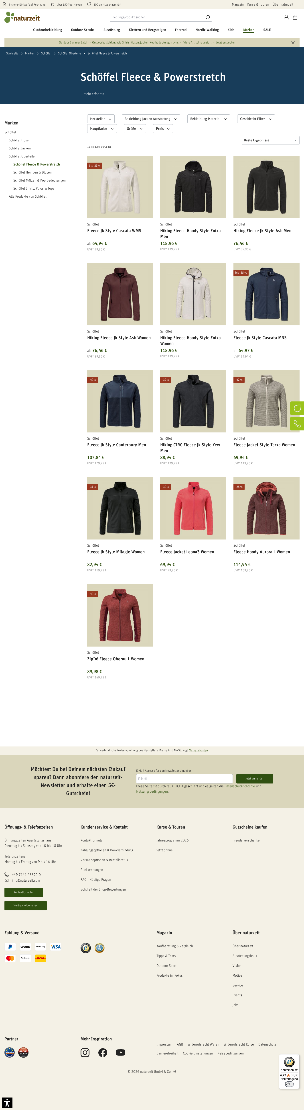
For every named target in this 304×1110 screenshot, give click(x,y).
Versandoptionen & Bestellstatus (104, 860)
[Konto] (286, 17)
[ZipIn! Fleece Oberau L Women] (120, 615)
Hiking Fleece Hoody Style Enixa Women (190, 341)
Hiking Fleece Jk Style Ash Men (262, 231)
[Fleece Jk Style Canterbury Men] (120, 401)
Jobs (236, 1005)
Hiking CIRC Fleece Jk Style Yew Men (190, 448)
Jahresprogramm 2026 (172, 840)
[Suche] (207, 17)
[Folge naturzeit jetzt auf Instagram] (85, 1055)
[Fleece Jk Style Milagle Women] (120, 508)
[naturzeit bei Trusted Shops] (86, 948)
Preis (160, 128)
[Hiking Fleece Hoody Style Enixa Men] (193, 187)
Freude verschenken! (247, 840)
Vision (237, 965)
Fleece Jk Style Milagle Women (116, 552)
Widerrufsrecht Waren (203, 1044)
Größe (132, 128)
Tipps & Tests (166, 956)
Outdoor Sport (166, 965)
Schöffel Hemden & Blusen (32, 172)
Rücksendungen (92, 870)
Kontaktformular (24, 892)
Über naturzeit (283, 4)
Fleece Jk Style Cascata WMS (114, 231)
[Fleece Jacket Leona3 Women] (193, 508)
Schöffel (10, 132)
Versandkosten (198, 750)
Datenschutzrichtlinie (240, 786)
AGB (180, 1044)
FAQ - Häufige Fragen (96, 879)
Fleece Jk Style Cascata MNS (260, 338)
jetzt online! (165, 850)
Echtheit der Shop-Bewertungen (103, 889)
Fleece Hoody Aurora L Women (261, 552)
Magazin (238, 4)
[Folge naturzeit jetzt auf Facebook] (102, 1055)
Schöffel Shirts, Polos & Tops (33, 188)
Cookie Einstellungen (198, 1053)
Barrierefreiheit (167, 1053)
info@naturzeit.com (26, 880)
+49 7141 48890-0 (26, 874)
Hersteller (98, 119)
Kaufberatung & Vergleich (174, 946)
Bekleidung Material (205, 119)
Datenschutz (267, 1044)
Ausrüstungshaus (245, 956)
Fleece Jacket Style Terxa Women (264, 445)
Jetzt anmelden (254, 778)
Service (238, 985)
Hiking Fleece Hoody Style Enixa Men (190, 234)
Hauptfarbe (99, 128)
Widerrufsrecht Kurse (239, 1044)
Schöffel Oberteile (22, 156)
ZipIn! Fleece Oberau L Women (115, 659)
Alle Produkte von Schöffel (28, 196)
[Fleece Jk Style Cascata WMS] (120, 187)
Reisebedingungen (230, 1053)
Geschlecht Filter (253, 119)
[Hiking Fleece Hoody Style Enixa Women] (193, 294)
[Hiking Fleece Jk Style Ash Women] (120, 294)
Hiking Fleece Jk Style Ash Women (119, 338)
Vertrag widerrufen (26, 905)
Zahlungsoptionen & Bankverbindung (107, 850)
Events (237, 995)
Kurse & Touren (258, 4)
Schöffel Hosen (19, 140)
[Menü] (297, 1057)
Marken (11, 123)
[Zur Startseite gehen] (22, 17)
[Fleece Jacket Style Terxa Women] (266, 401)
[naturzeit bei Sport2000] (23, 1052)
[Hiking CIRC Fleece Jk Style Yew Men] (193, 401)
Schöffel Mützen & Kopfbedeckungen (39, 180)
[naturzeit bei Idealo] (9, 1052)
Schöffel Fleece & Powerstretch (36, 164)
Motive (237, 975)
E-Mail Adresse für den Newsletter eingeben (164, 770)
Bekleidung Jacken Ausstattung (148, 119)
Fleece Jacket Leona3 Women (187, 552)
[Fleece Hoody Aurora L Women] (266, 508)
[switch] (289, 1084)
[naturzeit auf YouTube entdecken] (120, 1055)
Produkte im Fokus (169, 975)
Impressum (164, 1044)
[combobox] (156, 17)
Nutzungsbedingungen (152, 791)
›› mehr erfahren (92, 94)
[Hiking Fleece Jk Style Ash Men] (266, 187)
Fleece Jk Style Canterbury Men (116, 445)
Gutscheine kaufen (250, 827)
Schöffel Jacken (20, 148)
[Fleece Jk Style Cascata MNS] (266, 294)
